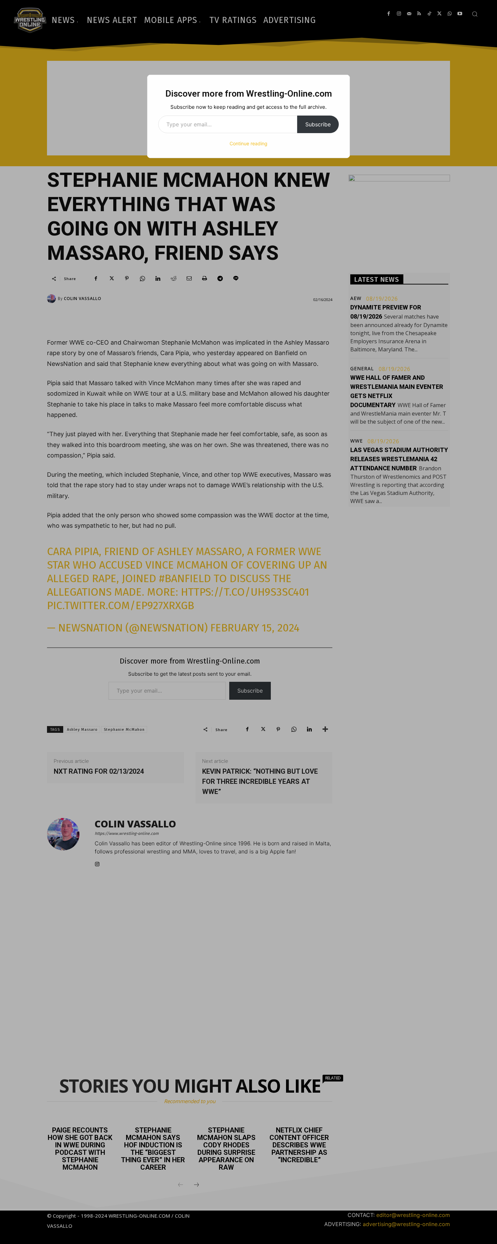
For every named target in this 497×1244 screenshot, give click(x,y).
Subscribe (318, 124)
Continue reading (248, 143)
